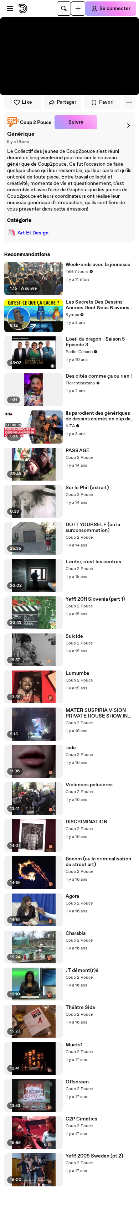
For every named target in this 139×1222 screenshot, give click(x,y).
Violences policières (89, 785)
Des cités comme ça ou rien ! (99, 376)
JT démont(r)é (82, 970)
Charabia (76, 933)
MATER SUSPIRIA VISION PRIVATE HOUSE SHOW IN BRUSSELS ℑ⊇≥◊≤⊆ (97, 713)
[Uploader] (78, 8)
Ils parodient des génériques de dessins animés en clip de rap (98, 416)
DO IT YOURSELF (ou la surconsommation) (93, 527)
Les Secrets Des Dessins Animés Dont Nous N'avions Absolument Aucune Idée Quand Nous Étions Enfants (97, 305)
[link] (29, 122)
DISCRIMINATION (86, 822)
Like (27, 102)
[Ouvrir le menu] (10, 8)
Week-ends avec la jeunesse (98, 265)
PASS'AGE (77, 451)
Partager (66, 102)
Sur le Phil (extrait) (87, 488)
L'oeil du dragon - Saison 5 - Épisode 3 (97, 342)
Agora (72, 896)
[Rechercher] (64, 8)
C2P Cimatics (81, 1119)
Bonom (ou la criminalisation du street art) (98, 862)
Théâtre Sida (80, 1007)
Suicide (74, 636)
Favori (106, 102)
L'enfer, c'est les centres (93, 562)
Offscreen (77, 1082)
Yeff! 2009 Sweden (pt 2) (94, 1156)
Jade (71, 748)
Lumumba (77, 673)
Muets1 (74, 1045)
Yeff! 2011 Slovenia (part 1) (95, 599)
